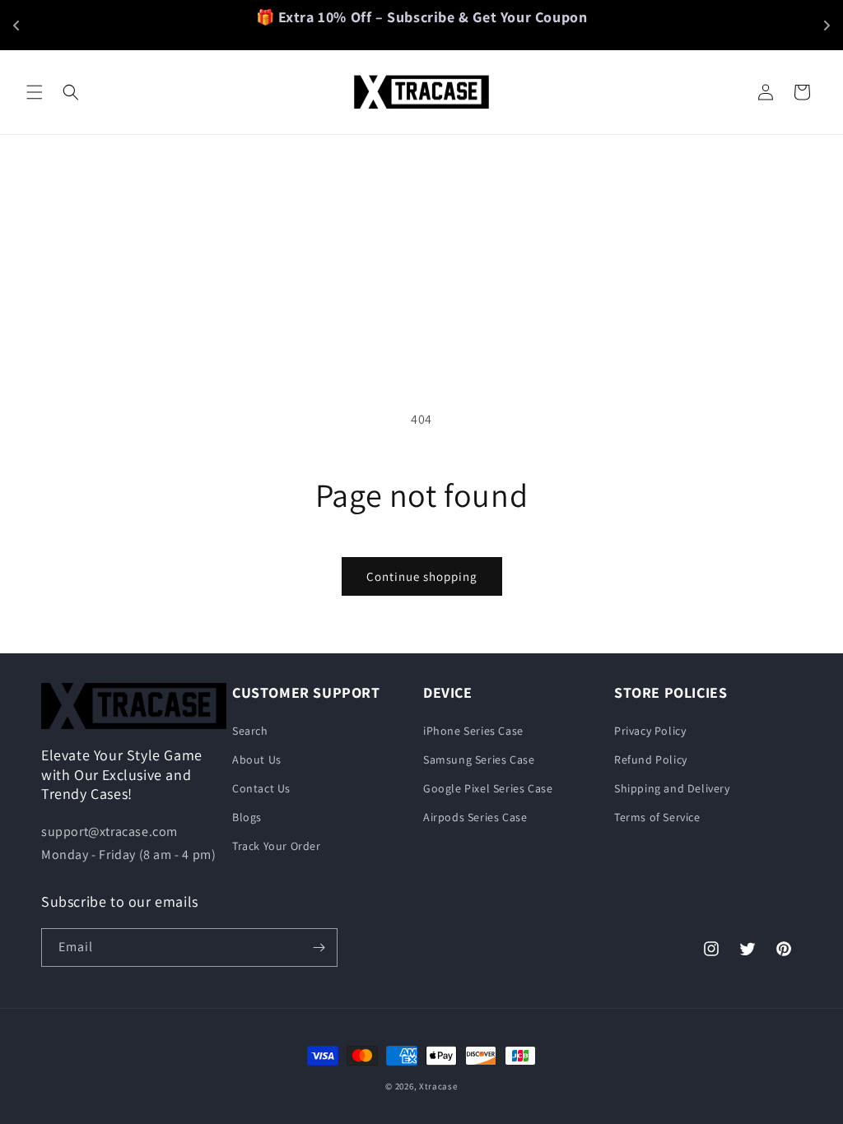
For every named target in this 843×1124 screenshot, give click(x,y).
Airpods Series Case (475, 817)
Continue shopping (421, 576)
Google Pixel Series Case (487, 788)
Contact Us (261, 788)
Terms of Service (657, 817)
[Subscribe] (318, 947)
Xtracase (438, 1086)
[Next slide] (826, 25)
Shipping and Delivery (672, 788)
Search (250, 730)
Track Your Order (276, 845)
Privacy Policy (650, 730)
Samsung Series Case (478, 759)
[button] (34, 92)
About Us (257, 759)
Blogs (247, 817)
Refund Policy (650, 759)
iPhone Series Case (473, 730)
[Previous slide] (16, 25)
